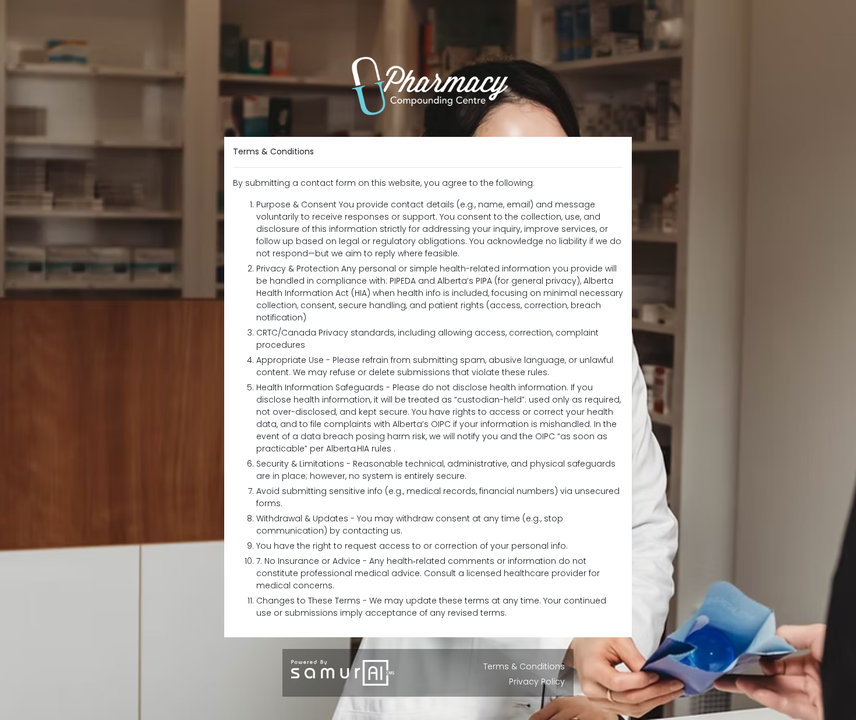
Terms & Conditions (524, 666)
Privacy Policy (537, 681)
